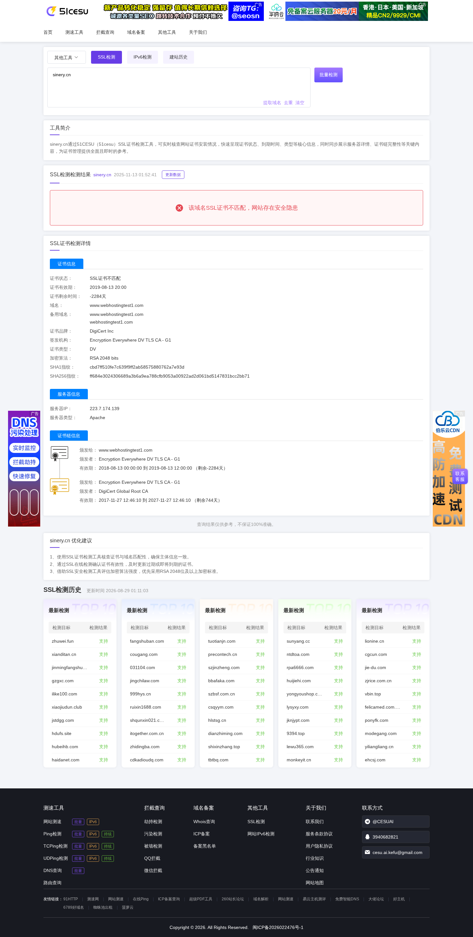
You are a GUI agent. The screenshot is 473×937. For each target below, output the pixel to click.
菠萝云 (128, 907)
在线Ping (141, 899)
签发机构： (61, 340)
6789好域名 (73, 907)
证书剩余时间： (65, 296)
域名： (56, 305)
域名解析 (261, 899)
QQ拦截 (152, 858)
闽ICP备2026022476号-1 (278, 927)
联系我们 (315, 821)
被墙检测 (153, 846)
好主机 (399, 899)
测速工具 (74, 32)
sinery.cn (102, 174)
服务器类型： (63, 417)
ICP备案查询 (169, 899)
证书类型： (61, 349)
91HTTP (70, 899)
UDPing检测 (55, 858)
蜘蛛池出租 (103, 907)
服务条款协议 (319, 833)
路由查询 (52, 882)
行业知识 (315, 858)
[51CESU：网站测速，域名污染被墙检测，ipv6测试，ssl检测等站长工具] (67, 11)
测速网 (93, 899)
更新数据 (173, 174)
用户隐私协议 (319, 846)
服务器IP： (61, 408)
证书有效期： (63, 287)
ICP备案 (201, 833)
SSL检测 (256, 821)
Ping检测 (52, 833)
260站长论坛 (233, 899)
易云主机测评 (314, 899)
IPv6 (93, 822)
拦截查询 (105, 32)
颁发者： (88, 459)
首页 (47, 32)
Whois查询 (204, 821)
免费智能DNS (347, 899)
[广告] (24, 525)
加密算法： (61, 358)
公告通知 (315, 870)
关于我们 (198, 32)
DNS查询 (52, 870)
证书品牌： (61, 331)
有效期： (88, 468)
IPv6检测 (143, 57)
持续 (108, 834)
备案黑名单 (204, 846)
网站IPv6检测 (260, 833)
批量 (78, 822)
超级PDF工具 (200, 899)
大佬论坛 (376, 899)
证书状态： (61, 278)
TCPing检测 (55, 846)
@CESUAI (383, 821)
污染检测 (153, 833)
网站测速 (52, 821)
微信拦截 (153, 870)
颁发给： (88, 450)
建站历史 (179, 57)
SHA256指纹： (65, 376)
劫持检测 (153, 821)
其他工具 (167, 32)
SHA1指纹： (62, 367)
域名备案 (136, 32)
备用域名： (61, 314)
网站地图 (315, 882)
